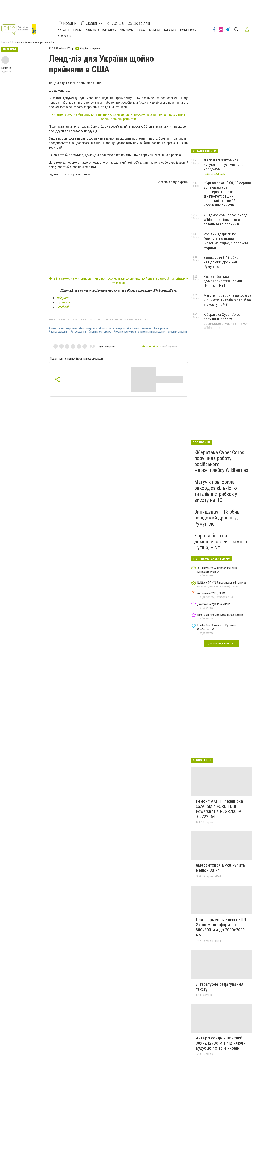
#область (105, 328)
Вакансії (77, 29)
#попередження (58, 331)
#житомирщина (68, 328)
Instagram (63, 302)
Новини (69, 23)
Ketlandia (6, 67)
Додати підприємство (221, 643)
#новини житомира (100, 331)
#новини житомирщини (151, 331)
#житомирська (88, 328)
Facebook (62, 307)
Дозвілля (141, 23)
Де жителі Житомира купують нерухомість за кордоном (223, 164)
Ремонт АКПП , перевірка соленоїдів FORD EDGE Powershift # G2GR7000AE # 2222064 (220, 809)
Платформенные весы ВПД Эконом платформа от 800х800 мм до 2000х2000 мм (221, 927)
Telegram (62, 298)
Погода (141, 29)
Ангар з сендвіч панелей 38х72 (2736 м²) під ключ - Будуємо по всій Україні (221, 1043)
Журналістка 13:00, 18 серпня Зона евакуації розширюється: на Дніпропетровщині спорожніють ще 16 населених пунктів (227, 194)
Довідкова (170, 29)
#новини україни (177, 331)
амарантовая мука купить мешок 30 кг (220, 867)
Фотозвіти (64, 29)
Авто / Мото (126, 29)
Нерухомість (109, 29)
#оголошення (78, 331)
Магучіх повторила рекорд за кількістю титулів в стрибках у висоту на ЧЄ (228, 300)
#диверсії (119, 328)
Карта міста (92, 29)
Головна (5, 42)
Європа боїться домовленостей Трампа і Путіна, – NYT (224, 281)
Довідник (94, 23)
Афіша (118, 23)
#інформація (160, 328)
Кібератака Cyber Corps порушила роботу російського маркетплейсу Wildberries (226, 321)
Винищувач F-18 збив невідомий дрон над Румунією (221, 262)
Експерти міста (188, 29)
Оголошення (65, 35)
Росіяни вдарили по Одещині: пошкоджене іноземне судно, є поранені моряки (226, 241)
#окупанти (133, 328)
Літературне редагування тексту (219, 987)
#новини (146, 328)
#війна (52, 328)
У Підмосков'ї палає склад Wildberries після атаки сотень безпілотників (225, 219)
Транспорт (154, 29)
